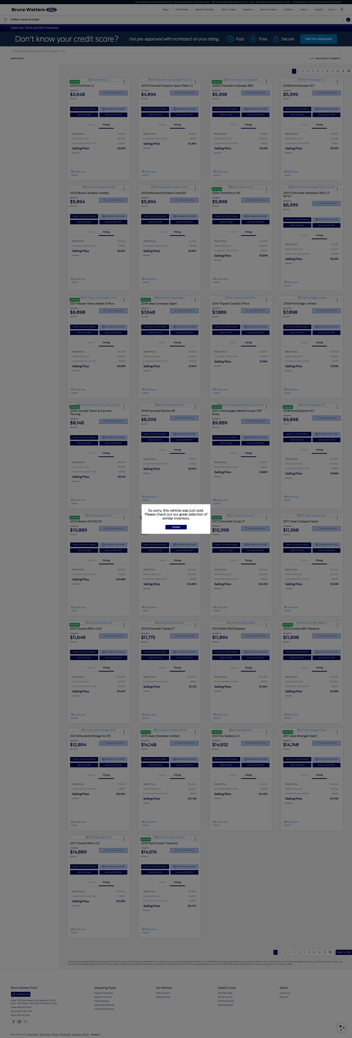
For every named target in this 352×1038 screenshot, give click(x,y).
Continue (176, 527)
